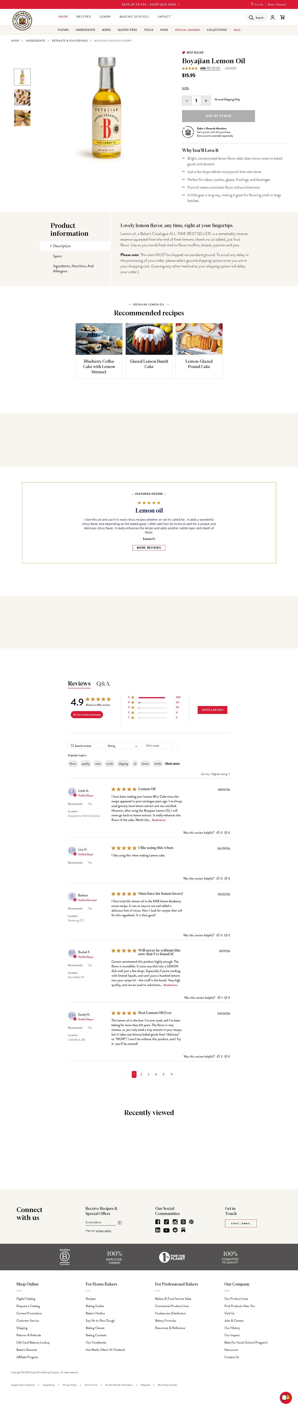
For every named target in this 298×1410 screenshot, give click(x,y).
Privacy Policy (70, 1385)
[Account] (272, 17)
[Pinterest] (191, 1221)
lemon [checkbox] (145, 764)
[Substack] (183, 1230)
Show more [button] (172, 763)
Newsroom (231, 1349)
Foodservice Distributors (170, 1313)
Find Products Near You (239, 1306)
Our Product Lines (236, 1298)
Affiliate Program (27, 1357)
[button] (154, 698)
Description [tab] (62, 246)
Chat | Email (241, 1223)
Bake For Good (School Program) (246, 1342)
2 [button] (141, 1074)
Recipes (84, 17)
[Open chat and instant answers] (286, 1398)
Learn (105, 17)
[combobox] (122, 745)
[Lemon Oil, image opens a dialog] (106, 108)
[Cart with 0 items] (282, 17)
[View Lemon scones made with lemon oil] (22, 97)
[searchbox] (85, 745)
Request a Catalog (28, 1306)
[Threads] (183, 1221)
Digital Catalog (25, 1298)
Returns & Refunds (28, 1335)
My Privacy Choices (167, 1385)
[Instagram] (175, 1221)
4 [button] (156, 1074)
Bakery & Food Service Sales (173, 1298)
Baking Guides (95, 1306)
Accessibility (49, 1385)
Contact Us (231, 1357)
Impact (164, 17)
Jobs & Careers (234, 1320)
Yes (90, 804)
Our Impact (231, 1335)
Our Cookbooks (96, 1342)
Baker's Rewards (26, 1349)
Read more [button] (159, 820)
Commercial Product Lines (172, 1306)
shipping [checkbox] (123, 764)
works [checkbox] (109, 764)
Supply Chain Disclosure (23, 1385)
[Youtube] (166, 1231)
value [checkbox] (98, 764)
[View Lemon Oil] (22, 77)
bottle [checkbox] (157, 764)
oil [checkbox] (135, 764)
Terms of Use (91, 1385)
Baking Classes (95, 1327)
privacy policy (103, 1231)
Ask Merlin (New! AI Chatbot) (105, 1349)
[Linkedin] (157, 1230)
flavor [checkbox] (73, 764)
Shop (63, 17)
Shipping (21, 1327)
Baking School (134, 17)
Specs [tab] (57, 256)
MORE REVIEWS (149, 547)
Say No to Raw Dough (100, 1320)
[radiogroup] (234, 89)
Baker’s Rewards (277, 4)
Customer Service (27, 1320)
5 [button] (163, 1074)
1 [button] (134, 1074)
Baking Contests (96, 1335)
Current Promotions (29, 1313)
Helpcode (145, 1385)
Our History (232, 1327)
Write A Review (212, 710)
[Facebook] (157, 1221)
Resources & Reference (170, 1327)
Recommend (75, 804)
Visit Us (258, 4)
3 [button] (148, 1074)
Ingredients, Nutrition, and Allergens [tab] (73, 268)
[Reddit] (175, 1230)
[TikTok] (166, 1221)
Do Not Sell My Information (119, 1385)
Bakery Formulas (165, 1320)
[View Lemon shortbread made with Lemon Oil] (22, 118)
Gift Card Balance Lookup (33, 1342)
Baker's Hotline (95, 1313)
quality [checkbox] (85, 764)
